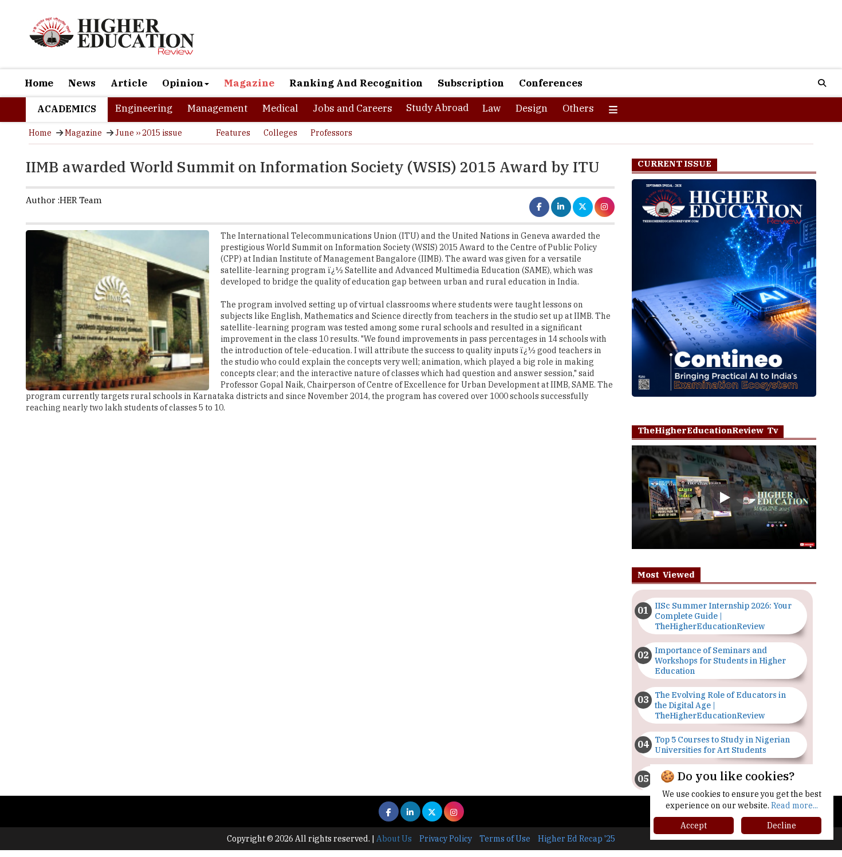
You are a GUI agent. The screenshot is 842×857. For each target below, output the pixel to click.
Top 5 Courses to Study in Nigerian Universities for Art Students (722, 744)
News (82, 83)
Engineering (143, 108)
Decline (781, 825)
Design (532, 108)
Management (217, 108)
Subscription (471, 83)
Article (129, 83)
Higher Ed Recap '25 (576, 839)
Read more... (794, 805)
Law (491, 108)
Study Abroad (437, 107)
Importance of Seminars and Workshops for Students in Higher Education (720, 660)
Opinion (182, 83)
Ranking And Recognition (356, 83)
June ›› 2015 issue (148, 133)
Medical (280, 108)
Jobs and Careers (352, 108)
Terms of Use (504, 839)
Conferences (551, 83)
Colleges (280, 133)
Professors (331, 133)
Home (39, 83)
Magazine (249, 83)
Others (578, 108)
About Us (394, 839)
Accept (693, 825)
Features (233, 133)
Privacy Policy (445, 839)
